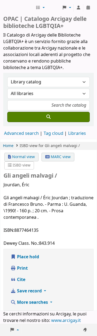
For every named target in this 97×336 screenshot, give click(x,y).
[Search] (48, 117)
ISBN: (9, 230)
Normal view (23, 157)
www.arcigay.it (66, 320)
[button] (40, 8)
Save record (29, 291)
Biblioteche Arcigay (19, 8)
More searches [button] (32, 302)
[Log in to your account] (78, 8)
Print (22, 268)
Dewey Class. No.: (21, 243)
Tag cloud (53, 133)
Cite (20, 279)
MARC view (60, 157)
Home (8, 146)
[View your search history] (88, 8)
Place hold (27, 257)
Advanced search (21, 133)
